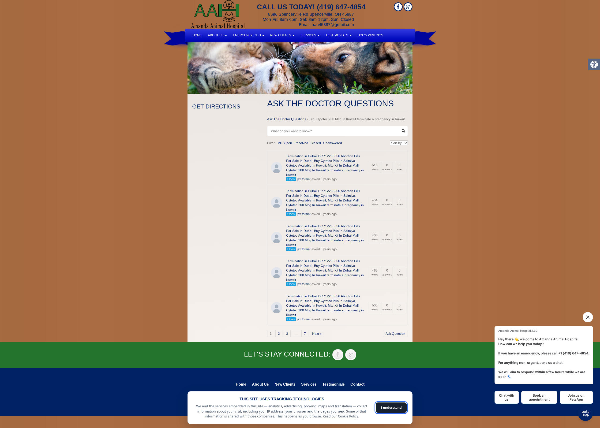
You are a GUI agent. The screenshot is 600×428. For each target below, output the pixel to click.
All (279, 143)
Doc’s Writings (370, 35)
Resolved (301, 143)
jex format (304, 179)
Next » (317, 333)
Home (197, 35)
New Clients (281, 35)
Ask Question (395, 333)
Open (288, 143)
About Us (216, 35)
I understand (391, 407)
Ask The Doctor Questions (286, 119)
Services (308, 35)
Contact (357, 384)
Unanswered (332, 143)
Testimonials (337, 35)
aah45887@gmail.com (333, 24)
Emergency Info (247, 35)
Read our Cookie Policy (340, 416)
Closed (316, 143)
